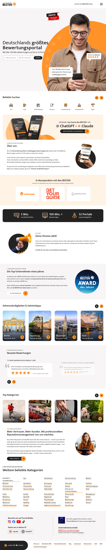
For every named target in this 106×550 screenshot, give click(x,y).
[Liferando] (27, 193)
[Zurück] (97, 98)
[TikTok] (23, 521)
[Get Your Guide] (53, 193)
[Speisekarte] (79, 193)
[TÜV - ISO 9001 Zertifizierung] (61, 520)
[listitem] (11, 479)
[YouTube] (19, 521)
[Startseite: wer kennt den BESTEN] (9, 4)
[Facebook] (13, 521)
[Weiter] (101, 98)
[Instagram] (9, 521)
